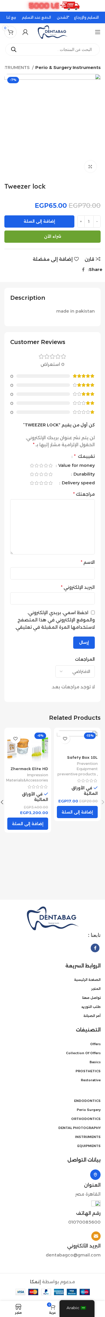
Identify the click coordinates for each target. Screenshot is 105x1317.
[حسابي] (25, 32)
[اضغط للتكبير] (90, 166)
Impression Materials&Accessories (27, 777)
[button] (77, 812)
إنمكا (35, 1281)
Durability (83, 474)
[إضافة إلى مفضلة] (65, 738)
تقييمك (84, 456)
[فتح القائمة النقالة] (98, 32)
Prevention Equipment (87, 766)
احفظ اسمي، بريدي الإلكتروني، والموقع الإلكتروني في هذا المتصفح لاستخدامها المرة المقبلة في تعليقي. (55, 620)
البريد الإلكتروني (78, 587)
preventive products (76, 774)
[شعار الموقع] (52, 31)
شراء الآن (52, 236)
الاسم (88, 562)
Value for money (76, 465)
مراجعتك (84, 494)
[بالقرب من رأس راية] (7, 6)
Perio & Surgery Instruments (68, 67)
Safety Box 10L (82, 757)
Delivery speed (78, 483)
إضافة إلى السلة (39, 221)
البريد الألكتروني (84, 1246)
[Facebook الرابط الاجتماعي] (83, 269)
